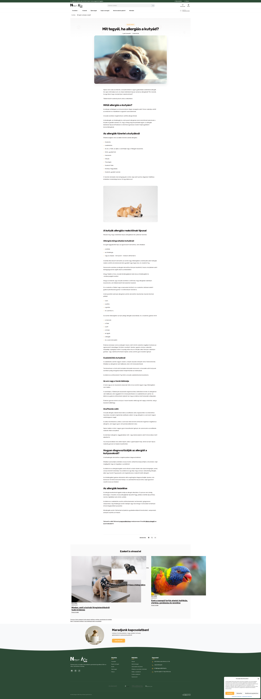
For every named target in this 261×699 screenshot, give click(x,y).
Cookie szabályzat (136, 674)
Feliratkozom (118, 640)
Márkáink (131, 10)
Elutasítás (239, 693)
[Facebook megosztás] (148, 537)
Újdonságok (94, 10)
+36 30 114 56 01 (158, 664)
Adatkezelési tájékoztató (236, 696)
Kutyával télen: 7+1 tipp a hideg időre (128, 585)
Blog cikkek (130, 24)
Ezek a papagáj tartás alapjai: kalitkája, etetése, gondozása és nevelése (169, 601)
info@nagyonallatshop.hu (160, 668)
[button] (258, 678)
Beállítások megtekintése (251, 693)
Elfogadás (229, 693)
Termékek (74, 10)
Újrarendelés (179, 1)
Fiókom (187, 1)
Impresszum (135, 677)
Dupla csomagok (105, 10)
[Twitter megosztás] (152, 537)
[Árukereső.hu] (113, 686)
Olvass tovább (75, 612)
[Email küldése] (155, 537)
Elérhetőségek (135, 664)
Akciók (112, 666)
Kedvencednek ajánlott (119, 10)
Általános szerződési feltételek (139, 669)
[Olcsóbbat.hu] (137, 686)
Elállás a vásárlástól (136, 671)
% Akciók (84, 10)
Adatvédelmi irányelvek (137, 666)
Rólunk (133, 661)
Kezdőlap (73, 15)
